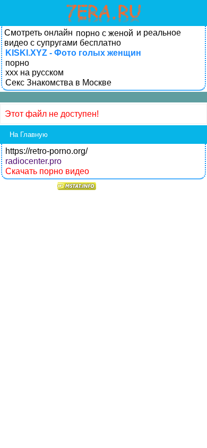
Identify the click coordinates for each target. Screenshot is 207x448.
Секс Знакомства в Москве (58, 82)
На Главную (29, 135)
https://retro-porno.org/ (46, 151)
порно (17, 62)
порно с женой (104, 33)
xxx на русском (34, 72)
